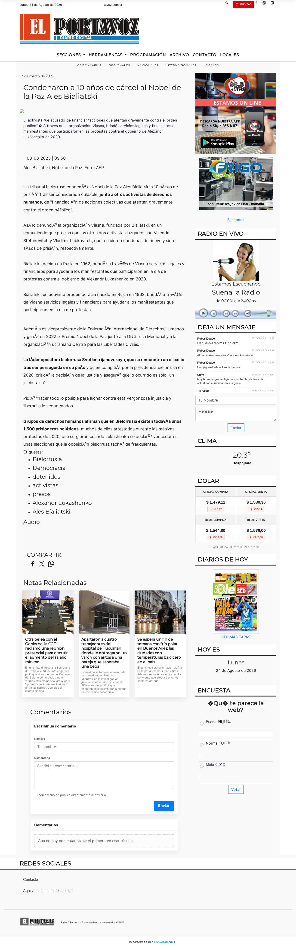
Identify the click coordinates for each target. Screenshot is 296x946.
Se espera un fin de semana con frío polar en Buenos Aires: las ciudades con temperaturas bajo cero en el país (159, 650)
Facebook (236, 219)
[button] (229, 5)
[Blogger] (274, 5)
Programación (148, 55)
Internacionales (181, 65)
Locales (211, 65)
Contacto (204, 55)
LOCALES (229, 55)
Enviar (164, 805)
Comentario (42, 758)
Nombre (39, 738)
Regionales (119, 65)
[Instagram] (266, 5)
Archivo (179, 55)
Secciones (69, 55)
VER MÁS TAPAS (235, 637)
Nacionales (147, 65)
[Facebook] (258, 5)
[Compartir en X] (41, 564)
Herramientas (106, 55)
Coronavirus (89, 65)
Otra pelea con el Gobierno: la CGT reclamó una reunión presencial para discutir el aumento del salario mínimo (46, 650)
